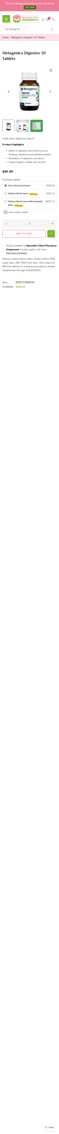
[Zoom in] (50, 70)
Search (49, 29)
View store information (16, 253)
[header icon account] (43, 19)
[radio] (5, 185)
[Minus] (6, 224)
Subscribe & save (23, 193)
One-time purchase (19, 185)
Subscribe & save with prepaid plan (25, 203)
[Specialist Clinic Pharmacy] (25, 18)
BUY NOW (30, 7)
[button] (50, 91)
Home (5, 37)
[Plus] (52, 224)
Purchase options (11, 179)
